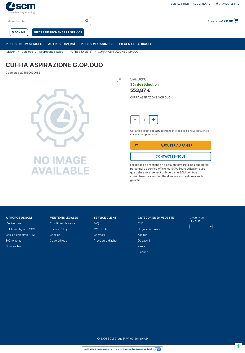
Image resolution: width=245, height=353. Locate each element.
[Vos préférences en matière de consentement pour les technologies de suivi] (238, 346)
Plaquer (143, 252)
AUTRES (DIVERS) (61, 44)
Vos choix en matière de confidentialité (134, 349)
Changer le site (228, 3)
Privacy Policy (59, 229)
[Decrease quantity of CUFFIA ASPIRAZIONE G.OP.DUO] (134, 119)
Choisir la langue (196, 219)
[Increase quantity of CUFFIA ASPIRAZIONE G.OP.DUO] (153, 119)
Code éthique (58, 240)
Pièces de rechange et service (58, 32)
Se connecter (202, 3)
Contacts (99, 234)
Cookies (55, 234)
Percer (142, 246)
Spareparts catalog (51, 51)
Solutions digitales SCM (20, 229)
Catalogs (27, 51)
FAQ (96, 223)
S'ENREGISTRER (180, 3)
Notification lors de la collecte (98, 349)
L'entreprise (13, 223)
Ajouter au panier (176, 145)
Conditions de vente (62, 223)
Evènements (13, 240)
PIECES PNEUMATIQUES (24, 44)
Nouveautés (13, 246)
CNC (141, 223)
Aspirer (142, 234)
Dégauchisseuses (149, 229)
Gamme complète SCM (20, 234)
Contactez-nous (171, 156)
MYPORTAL (101, 229)
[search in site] (87, 21)
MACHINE (18, 32)
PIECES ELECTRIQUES (135, 44)
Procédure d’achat (105, 240)
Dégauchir (144, 240)
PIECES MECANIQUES (97, 44)
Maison (11, 51)
